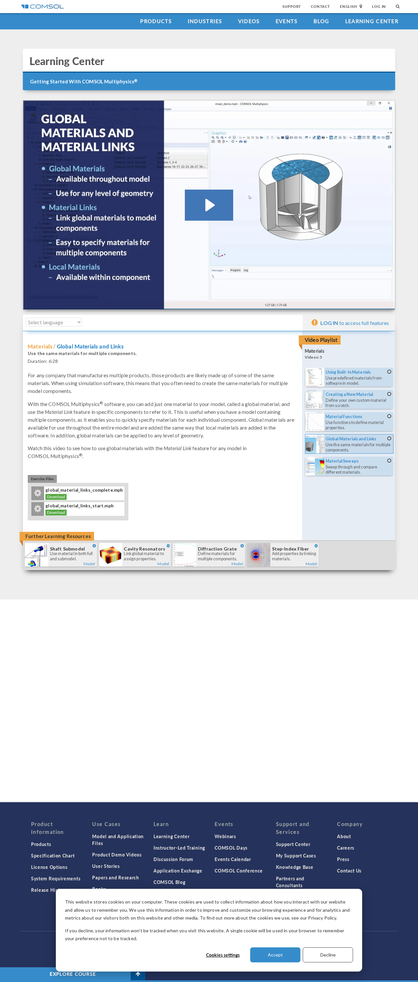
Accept (275, 954)
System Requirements (55, 878)
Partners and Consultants (290, 882)
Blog (322, 21)
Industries (205, 21)
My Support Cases (296, 855)
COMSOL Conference (239, 870)
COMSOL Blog (169, 882)
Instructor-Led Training (179, 847)
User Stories (106, 866)
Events (287, 21)
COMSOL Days (231, 847)
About (344, 836)
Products (156, 21)
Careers (345, 847)
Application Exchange (177, 870)
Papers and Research (115, 877)
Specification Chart (52, 855)
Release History (49, 890)
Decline (328, 954)
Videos (249, 21)
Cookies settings (223, 955)
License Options (49, 867)
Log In (379, 6)
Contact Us (349, 870)
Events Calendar (233, 859)
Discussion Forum (173, 859)
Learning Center (371, 21)
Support (291, 6)
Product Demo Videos (116, 854)
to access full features (354, 323)
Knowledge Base (295, 867)
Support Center (293, 844)
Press (343, 859)
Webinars (225, 836)
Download (56, 496)
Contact (320, 6)
